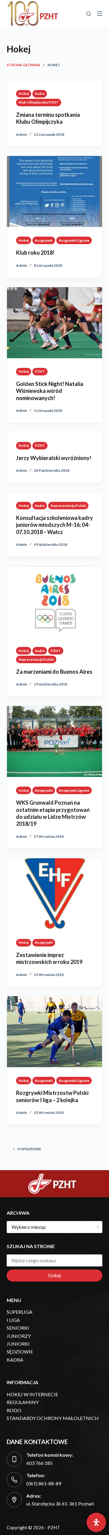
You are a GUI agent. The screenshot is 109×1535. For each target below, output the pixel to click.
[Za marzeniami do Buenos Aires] (54, 601)
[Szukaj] (88, 13)
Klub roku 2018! (35, 252)
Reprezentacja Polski (68, 505)
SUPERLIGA (19, 1312)
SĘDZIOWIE (20, 1351)
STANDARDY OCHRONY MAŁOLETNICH (53, 1418)
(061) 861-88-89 (43, 1483)
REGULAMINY (23, 1402)
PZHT (40, 371)
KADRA (15, 1360)
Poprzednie (29, 1149)
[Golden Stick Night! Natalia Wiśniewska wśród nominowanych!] (54, 322)
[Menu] (99, 13)
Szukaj (54, 1275)
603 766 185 (39, 1463)
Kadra (40, 93)
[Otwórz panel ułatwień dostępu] (96, 1522)
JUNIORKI (18, 1344)
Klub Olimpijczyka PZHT (38, 102)
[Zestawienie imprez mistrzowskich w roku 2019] (54, 893)
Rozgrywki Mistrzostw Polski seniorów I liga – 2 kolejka (52, 1096)
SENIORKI (18, 1328)
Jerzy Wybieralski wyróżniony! (53, 458)
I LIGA (13, 1320)
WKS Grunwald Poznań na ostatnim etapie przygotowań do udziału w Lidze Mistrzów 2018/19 (53, 813)
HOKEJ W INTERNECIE (32, 1394)
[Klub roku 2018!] (54, 191)
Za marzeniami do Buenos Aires (54, 671)
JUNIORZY (19, 1336)
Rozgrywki (44, 240)
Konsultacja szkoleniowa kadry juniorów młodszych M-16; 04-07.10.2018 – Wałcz (54, 524)
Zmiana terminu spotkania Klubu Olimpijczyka (48, 118)
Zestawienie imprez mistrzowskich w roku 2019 (49, 958)
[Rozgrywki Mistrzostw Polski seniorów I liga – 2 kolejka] (54, 1031)
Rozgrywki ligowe (74, 240)
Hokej (23, 93)
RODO (14, 1410)
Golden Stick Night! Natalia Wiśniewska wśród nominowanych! (49, 391)
